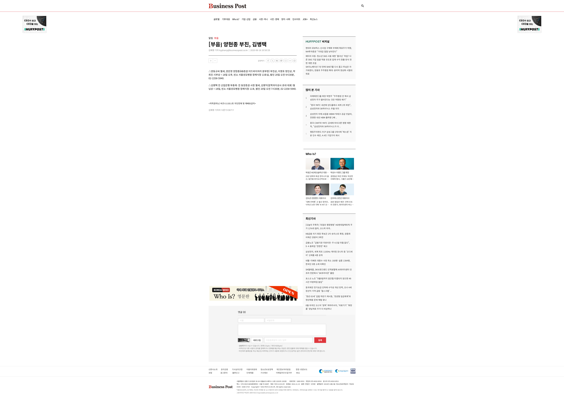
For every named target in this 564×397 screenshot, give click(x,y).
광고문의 (224, 372)
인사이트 (296, 19)
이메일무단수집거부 (284, 372)
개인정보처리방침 (286, 369)
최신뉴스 (314, 19)
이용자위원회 (253, 369)
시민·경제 (274, 19)
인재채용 (251, 372)
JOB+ (305, 19)
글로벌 (217, 19)
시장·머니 (263, 19)
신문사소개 (215, 369)
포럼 (213, 372)
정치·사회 (285, 19)
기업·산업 (246, 19)
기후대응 (226, 19)
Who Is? (235, 19)
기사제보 (267, 372)
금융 (255, 19)
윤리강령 (226, 369)
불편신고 (237, 372)
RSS (298, 372)
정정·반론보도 (301, 369)
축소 (215, 60)
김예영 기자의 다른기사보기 (221, 109)
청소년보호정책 (268, 369)
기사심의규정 (239, 369)
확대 (211, 60)
